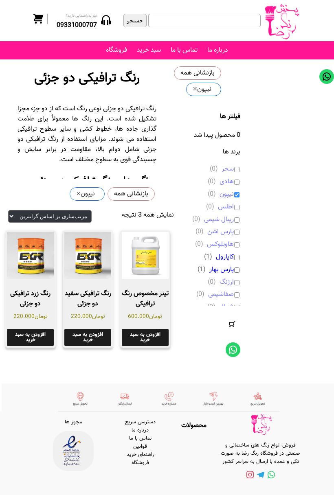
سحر (228, 169)
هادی (227, 182)
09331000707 (77, 25)
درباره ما (217, 50)
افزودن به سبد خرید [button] (145, 337)
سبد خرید (149, 50)
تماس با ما (184, 50)
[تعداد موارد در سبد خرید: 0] (232, 324)
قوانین (140, 446)
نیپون (227, 195)
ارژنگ (227, 282)
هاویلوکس (220, 245)
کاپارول (225, 257)
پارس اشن (220, 232)
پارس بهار (221, 270)
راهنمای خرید (140, 455)
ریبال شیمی (219, 220)
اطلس (226, 207)
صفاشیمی (221, 295)
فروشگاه (116, 50)
